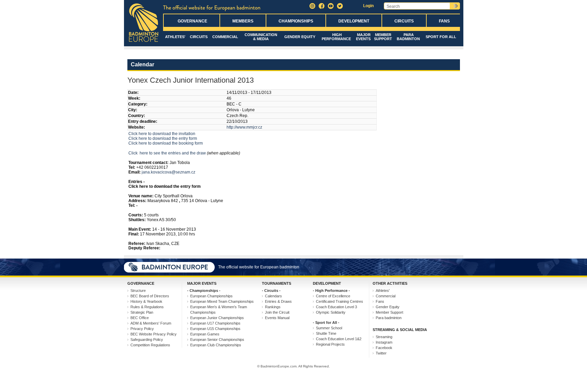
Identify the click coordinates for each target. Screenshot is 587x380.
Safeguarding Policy (146, 339)
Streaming (384, 337)
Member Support (383, 37)
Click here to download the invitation (161, 133)
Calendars (273, 296)
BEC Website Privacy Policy (153, 334)
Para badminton (408, 37)
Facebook (384, 348)
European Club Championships (215, 345)
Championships (296, 21)
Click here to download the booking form (165, 143)
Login (368, 5)
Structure (138, 290)
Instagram (384, 342)
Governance (192, 21)
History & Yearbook (146, 301)
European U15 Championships (215, 329)
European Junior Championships (217, 318)
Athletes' (175, 37)
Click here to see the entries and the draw (167, 153)
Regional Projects (330, 344)
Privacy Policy (142, 329)
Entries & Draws (278, 301)
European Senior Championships (217, 339)
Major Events (363, 37)
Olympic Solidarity (330, 312)
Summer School (329, 328)
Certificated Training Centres (339, 301)
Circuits (404, 21)
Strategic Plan (141, 312)
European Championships (211, 296)
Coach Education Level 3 (336, 307)
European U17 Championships (215, 323)
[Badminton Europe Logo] (143, 42)
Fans (444, 21)
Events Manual (277, 318)
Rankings (273, 307)
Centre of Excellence (333, 296)
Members (242, 21)
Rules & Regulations (147, 307)
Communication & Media (261, 37)
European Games (204, 334)
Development (353, 21)
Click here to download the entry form (162, 138)
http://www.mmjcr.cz (244, 127)
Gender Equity (299, 37)
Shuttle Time (326, 333)
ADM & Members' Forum (150, 323)
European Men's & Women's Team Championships (218, 309)
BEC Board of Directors (149, 296)
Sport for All (441, 37)
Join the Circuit (277, 312)
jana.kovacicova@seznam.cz (168, 172)
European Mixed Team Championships (222, 301)
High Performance (336, 37)
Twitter (381, 353)
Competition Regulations (150, 345)
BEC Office (139, 318)
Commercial (225, 37)
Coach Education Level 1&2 (338, 339)
